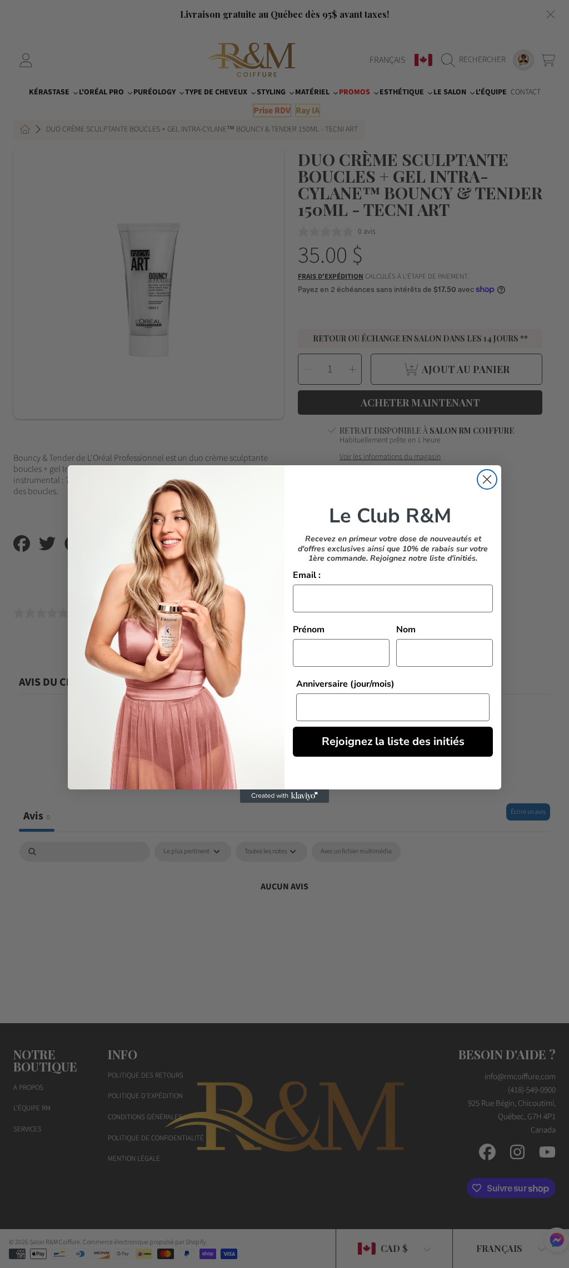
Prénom (309, 629)
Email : (307, 575)
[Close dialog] (487, 479)
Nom (406, 629)
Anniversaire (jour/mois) (345, 684)
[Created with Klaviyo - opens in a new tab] (284, 796)
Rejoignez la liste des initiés (393, 741)
